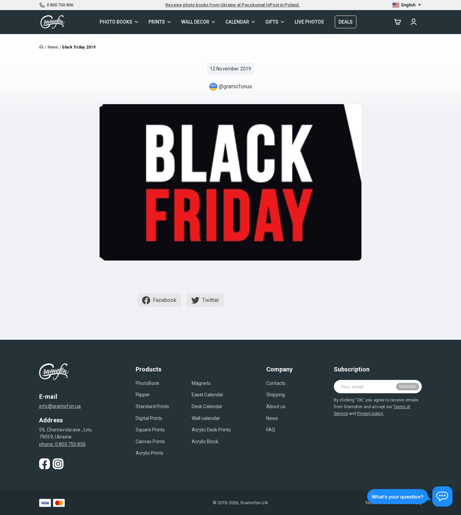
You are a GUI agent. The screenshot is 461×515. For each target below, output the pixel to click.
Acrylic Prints (149, 453)
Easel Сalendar (207, 394)
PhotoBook (147, 383)
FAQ (270, 429)
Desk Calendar (207, 406)
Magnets (201, 383)
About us (276, 406)
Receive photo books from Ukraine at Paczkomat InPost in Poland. (232, 4)
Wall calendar (206, 418)
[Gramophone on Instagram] (58, 463)
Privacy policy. (370, 413)
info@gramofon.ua (60, 406)
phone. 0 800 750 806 (62, 444)
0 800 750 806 (60, 4)
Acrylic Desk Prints (211, 429)
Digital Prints (149, 418)
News (272, 418)
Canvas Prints (150, 441)
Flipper (143, 394)
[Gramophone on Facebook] (44, 463)
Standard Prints (152, 406)
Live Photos (309, 22)
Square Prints (150, 429)
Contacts (276, 383)
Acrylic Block (205, 441)
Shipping (275, 394)
